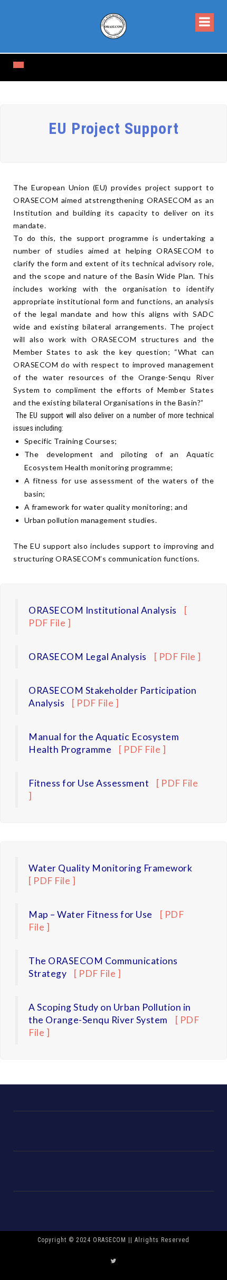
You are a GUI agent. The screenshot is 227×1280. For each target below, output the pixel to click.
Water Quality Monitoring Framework (111, 868)
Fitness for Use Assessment (89, 783)
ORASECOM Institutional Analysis (103, 610)
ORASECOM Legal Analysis (88, 656)
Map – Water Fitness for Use (91, 914)
